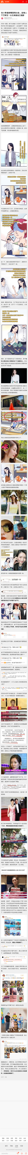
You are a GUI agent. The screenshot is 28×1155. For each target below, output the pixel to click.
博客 (16, 1138)
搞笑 (3, 1140)
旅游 (16, 1140)
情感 (12, 1140)
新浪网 (7, 2)
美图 (12, 1138)
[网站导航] (26, 2)
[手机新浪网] (2, 1)
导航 (11, 1146)
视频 (3, 1138)
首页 (6, 1146)
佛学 (20, 1140)
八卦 (7, 1140)
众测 (25, 1140)
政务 (25, 1138)
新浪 (20, 1138)
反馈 (16, 1146)
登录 (21, 1146)
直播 (7, 1138)
